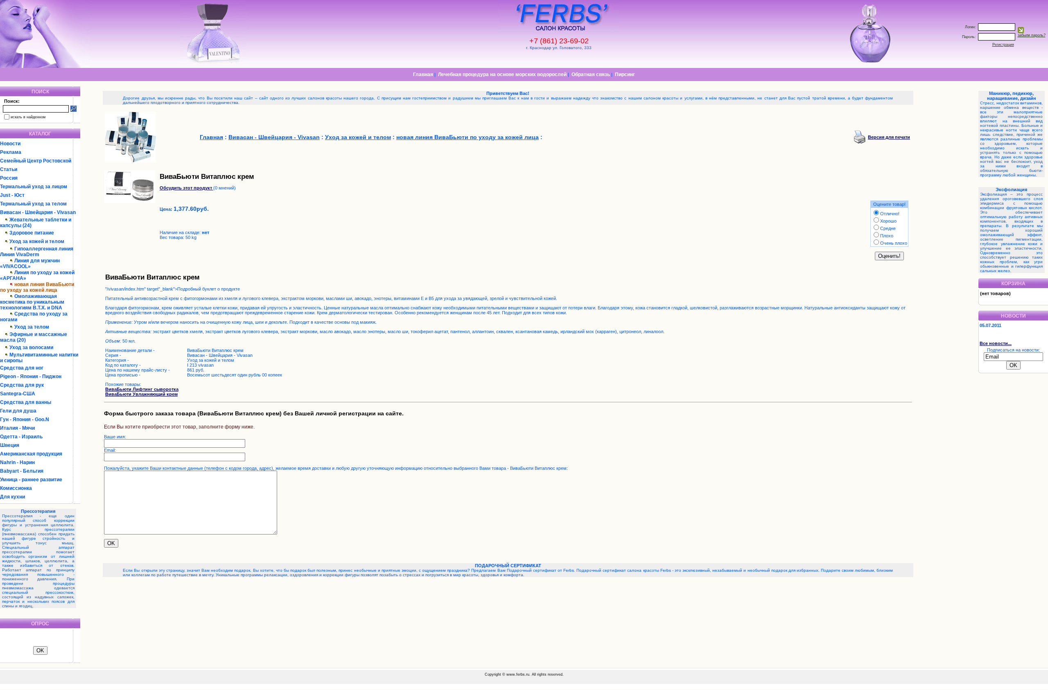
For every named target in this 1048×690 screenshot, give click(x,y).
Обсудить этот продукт (186, 187)
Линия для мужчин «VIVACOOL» (30, 263)
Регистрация (1003, 45)
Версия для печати (889, 137)
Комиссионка (16, 488)
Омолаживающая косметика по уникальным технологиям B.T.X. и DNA (32, 302)
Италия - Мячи (17, 428)
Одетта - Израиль (21, 437)
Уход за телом (31, 327)
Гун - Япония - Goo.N (24, 419)
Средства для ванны (25, 402)
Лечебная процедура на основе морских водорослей (502, 74)
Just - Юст (12, 195)
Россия (9, 178)
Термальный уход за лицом (33, 186)
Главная (423, 74)
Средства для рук (22, 385)
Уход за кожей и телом (36, 241)
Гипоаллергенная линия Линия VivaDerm (36, 251)
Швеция (9, 445)
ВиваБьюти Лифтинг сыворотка (141, 389)
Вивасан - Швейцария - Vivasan (38, 212)
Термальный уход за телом (33, 204)
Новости (10, 144)
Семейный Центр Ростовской (35, 161)
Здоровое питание (31, 233)
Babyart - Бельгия (21, 471)
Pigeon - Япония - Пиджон (30, 376)
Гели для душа (18, 411)
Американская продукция (31, 454)
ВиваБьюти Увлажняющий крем (141, 394)
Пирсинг (625, 74)
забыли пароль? (1032, 35)
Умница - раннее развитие (31, 480)
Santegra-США (17, 394)
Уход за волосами (31, 347)
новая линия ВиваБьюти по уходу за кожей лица (467, 137)
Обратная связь (590, 74)
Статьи (8, 169)
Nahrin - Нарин (17, 462)
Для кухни (12, 497)
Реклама (10, 152)
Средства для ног (21, 368)
